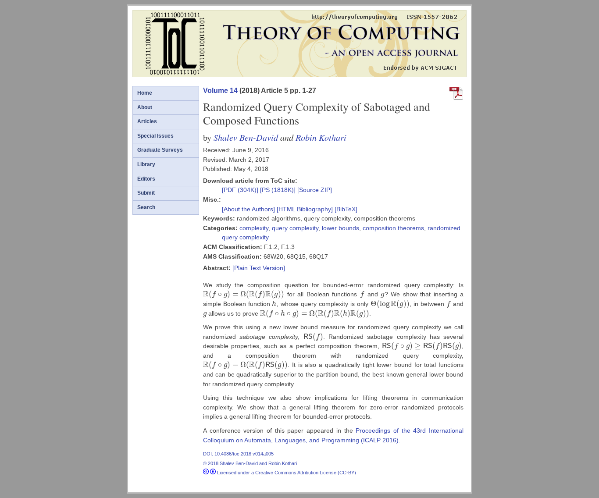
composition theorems (393, 227)
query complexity (295, 227)
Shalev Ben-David (246, 137)
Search (146, 207)
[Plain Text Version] (258, 267)
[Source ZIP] (314, 189)
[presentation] (243, 294)
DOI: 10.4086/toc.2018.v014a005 (238, 453)
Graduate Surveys (160, 150)
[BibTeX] (346, 209)
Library (146, 164)
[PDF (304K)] (241, 189)
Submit (146, 193)
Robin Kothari (321, 137)
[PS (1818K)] (278, 189)
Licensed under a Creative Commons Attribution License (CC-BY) (286, 472)
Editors (146, 178)
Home (144, 93)
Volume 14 (220, 90)
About (144, 107)
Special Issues (155, 136)
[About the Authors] (249, 209)
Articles (147, 121)
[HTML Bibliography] (305, 209)
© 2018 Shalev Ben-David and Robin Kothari (250, 463)
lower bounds (340, 227)
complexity (253, 227)
